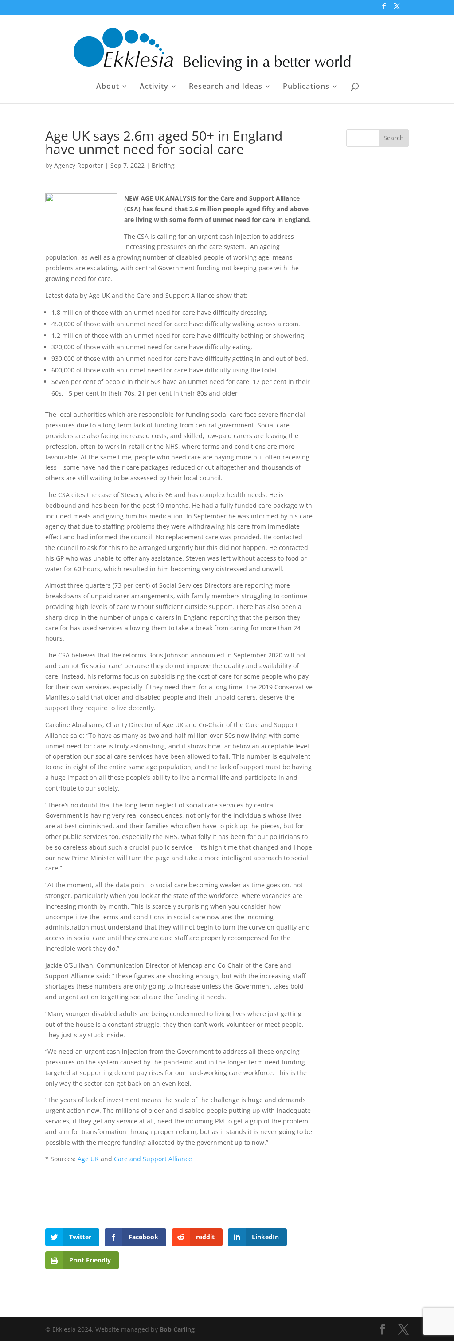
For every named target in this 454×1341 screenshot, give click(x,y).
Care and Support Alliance (153, 1159)
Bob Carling (177, 1329)
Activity (154, 87)
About (107, 87)
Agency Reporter (78, 165)
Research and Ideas (225, 87)
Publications (306, 87)
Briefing (163, 165)
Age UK (88, 1159)
